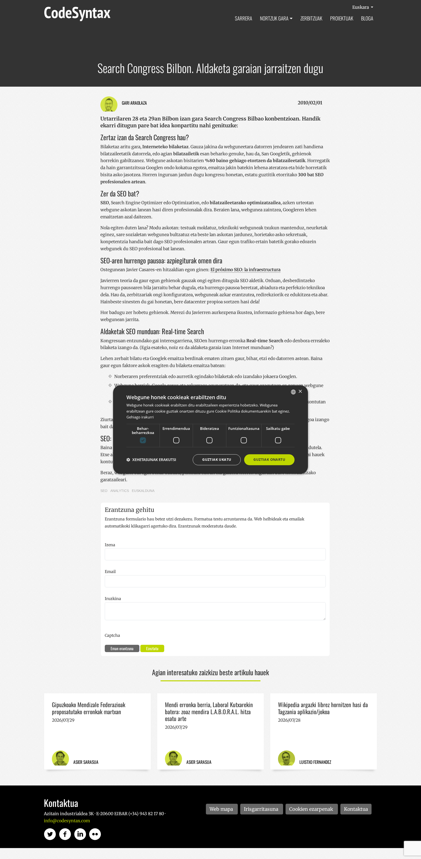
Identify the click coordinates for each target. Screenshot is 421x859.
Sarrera (243, 18)
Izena (110, 544)
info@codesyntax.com (67, 820)
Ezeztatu (152, 648)
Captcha (112, 635)
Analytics (119, 491)
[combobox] (293, 391)
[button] (151, 459)
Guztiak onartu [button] (269, 459)
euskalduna (143, 491)
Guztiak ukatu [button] (216, 459)
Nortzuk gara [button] (274, 18)
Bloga (367, 18)
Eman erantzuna (122, 648)
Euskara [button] (361, 7)
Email (110, 571)
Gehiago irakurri (140, 417)
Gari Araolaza (134, 103)
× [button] (300, 391)
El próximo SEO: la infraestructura (245, 269)
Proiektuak (341, 18)
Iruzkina (113, 598)
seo (103, 491)
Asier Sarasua (85, 762)
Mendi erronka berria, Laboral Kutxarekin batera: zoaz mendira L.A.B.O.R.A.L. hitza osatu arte (209, 711)
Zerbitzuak (311, 18)
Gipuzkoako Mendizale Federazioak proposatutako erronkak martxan (88, 708)
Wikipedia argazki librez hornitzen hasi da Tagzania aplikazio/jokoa (323, 708)
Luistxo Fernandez (315, 762)
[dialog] (210, 429)
